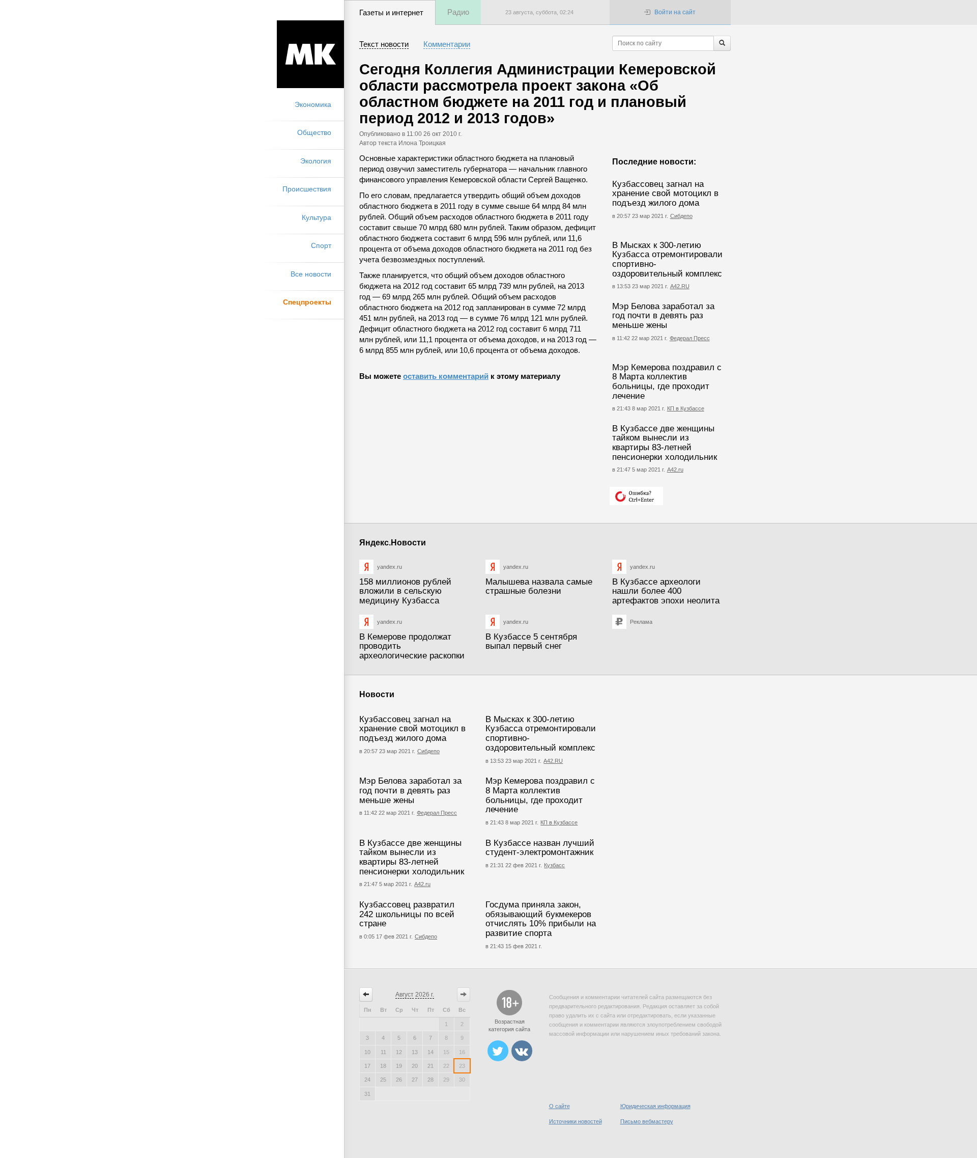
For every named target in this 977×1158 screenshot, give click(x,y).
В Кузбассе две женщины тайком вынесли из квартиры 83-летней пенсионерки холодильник (664, 443)
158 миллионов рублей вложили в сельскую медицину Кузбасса (405, 591)
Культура (316, 217)
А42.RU (679, 286)
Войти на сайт (675, 12)
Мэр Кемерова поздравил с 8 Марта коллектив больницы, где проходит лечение (667, 382)
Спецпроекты (307, 302)
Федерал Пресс (690, 338)
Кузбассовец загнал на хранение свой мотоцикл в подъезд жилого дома (665, 193)
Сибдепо (681, 216)
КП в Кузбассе (685, 408)
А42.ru (675, 469)
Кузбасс (554, 865)
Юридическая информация (655, 1106)
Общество (314, 132)
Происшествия (306, 189)
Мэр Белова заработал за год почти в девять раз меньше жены (663, 315)
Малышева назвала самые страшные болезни (538, 586)
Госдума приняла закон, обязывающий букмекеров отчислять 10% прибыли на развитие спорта (540, 919)
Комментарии (446, 44)
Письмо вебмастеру (646, 1121)
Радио (458, 12)
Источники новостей (575, 1121)
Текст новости (384, 44)
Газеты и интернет (391, 12)
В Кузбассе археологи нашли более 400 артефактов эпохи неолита (666, 591)
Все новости (311, 274)
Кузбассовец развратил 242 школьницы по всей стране (406, 914)
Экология (315, 161)
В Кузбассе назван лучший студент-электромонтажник (539, 848)
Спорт (321, 245)
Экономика (313, 104)
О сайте (559, 1106)
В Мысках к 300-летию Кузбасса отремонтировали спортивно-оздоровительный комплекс (667, 259)
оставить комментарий (446, 376)
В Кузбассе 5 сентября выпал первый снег (531, 641)
